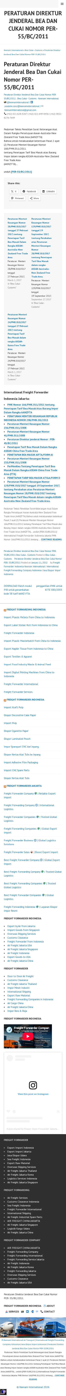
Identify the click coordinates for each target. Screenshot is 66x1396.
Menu (62, 3)
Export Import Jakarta (19, 1151)
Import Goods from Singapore (23, 930)
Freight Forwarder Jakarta (24, 785)
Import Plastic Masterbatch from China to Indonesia (32, 640)
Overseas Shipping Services (21, 933)
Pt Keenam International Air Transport (18, 1340)
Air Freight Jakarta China (20, 960)
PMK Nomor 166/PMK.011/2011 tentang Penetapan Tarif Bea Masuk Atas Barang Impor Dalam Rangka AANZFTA (31, 408)
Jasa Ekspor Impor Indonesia (33, 1344)
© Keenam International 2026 (33, 1387)
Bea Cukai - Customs (33, 50)
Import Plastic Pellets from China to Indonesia (29, 617)
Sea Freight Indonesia (18, 1159)
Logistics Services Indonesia (22, 1178)
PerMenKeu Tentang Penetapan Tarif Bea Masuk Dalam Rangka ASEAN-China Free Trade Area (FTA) (30, 470)
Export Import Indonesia (20, 1147)
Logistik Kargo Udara (18, 1228)
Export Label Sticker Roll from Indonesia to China (31, 625)
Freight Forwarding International (25, 1255)
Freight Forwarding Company (22, 1251)
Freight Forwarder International (21, 684)
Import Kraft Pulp (13, 707)
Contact (49, 1311)
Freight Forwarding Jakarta (21, 1271)
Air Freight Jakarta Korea (20, 1174)
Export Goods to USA (18, 956)
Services (13, 1311)
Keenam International (13, 50)
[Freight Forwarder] (3, 1394)
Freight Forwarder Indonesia (19, 633)
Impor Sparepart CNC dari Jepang (21, 746)
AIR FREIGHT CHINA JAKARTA (23, 1220)
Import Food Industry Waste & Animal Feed (27, 664)
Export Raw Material (18, 995)
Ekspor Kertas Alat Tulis (16, 778)
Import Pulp (10, 723)
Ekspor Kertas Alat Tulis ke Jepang (22, 754)
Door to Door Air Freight (20, 976)
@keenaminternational (18, 102)
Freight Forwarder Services (18, 691)
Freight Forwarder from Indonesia (25, 941)
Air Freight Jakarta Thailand (22, 983)
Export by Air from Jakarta (21, 926)
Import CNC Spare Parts (16, 770)
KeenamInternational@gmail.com (20, 110)
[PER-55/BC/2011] (21, 171)
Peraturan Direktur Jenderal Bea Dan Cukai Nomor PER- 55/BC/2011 (33, 24)
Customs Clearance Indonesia (23, 1201)
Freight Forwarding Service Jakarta (25, 1259)
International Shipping (19, 991)
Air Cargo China (15, 1003)
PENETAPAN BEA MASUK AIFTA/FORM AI (30, 454)
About (50, 1305)
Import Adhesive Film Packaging (21, 762)
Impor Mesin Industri (18, 987)
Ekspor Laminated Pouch (17, 738)
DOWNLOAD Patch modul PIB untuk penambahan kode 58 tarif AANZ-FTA (18, 589)
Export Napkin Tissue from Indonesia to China (28, 648)
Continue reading (51, 539)
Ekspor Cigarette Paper (16, 730)
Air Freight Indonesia (18, 953)
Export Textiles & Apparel (18, 656)
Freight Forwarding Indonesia (26, 609)
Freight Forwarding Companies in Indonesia (30, 999)
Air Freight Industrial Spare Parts (24, 1217)
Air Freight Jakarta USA (19, 945)
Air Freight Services (17, 1197)
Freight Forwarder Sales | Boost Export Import (31, 852)
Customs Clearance (17, 937)
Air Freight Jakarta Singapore (22, 949)
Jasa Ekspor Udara (17, 1155)
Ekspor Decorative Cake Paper (20, 715)
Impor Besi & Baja (17, 1010)
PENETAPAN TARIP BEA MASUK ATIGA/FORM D (33, 477)
